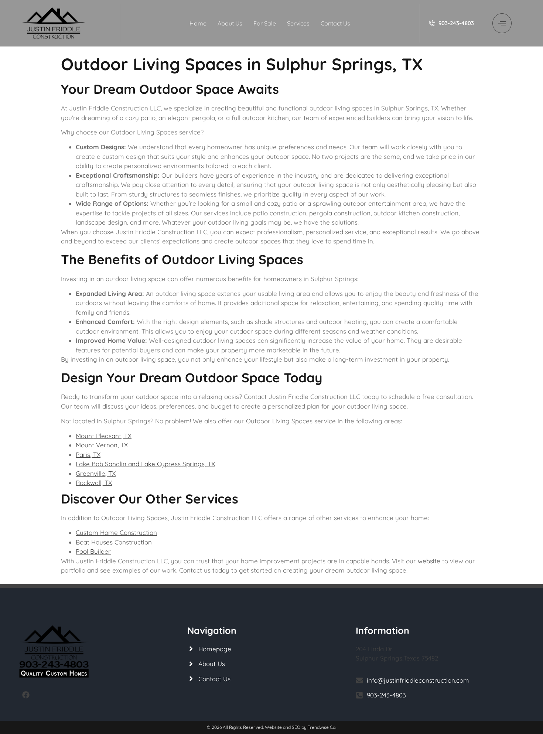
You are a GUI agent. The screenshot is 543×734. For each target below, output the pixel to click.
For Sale (264, 23)
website (429, 561)
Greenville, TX (96, 473)
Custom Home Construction (116, 532)
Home (197, 23)
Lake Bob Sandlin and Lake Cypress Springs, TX (145, 464)
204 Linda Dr (374, 649)
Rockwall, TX (94, 483)
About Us (230, 23)
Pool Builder (93, 551)
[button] (502, 23)
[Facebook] (25, 694)
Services (298, 23)
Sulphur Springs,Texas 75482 (397, 658)
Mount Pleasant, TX (104, 436)
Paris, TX (88, 454)
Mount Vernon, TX (102, 445)
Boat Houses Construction (114, 542)
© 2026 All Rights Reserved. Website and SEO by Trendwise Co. (271, 727)
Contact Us (335, 23)
